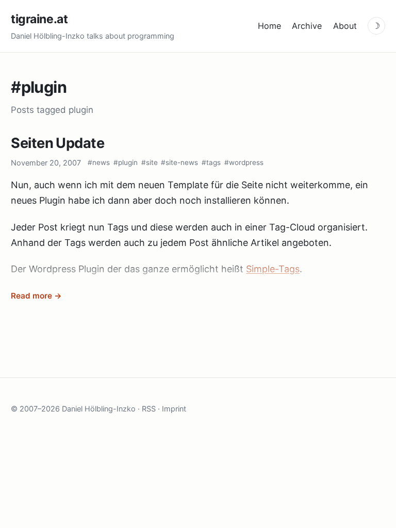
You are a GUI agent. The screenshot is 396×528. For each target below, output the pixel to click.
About (345, 26)
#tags (211, 162)
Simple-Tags (273, 268)
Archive (307, 26)
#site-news (179, 162)
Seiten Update (57, 143)
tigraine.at (39, 19)
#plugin (125, 162)
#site (149, 162)
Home (269, 26)
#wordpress (243, 162)
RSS (149, 408)
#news (99, 162)
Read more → (36, 296)
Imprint (174, 408)
